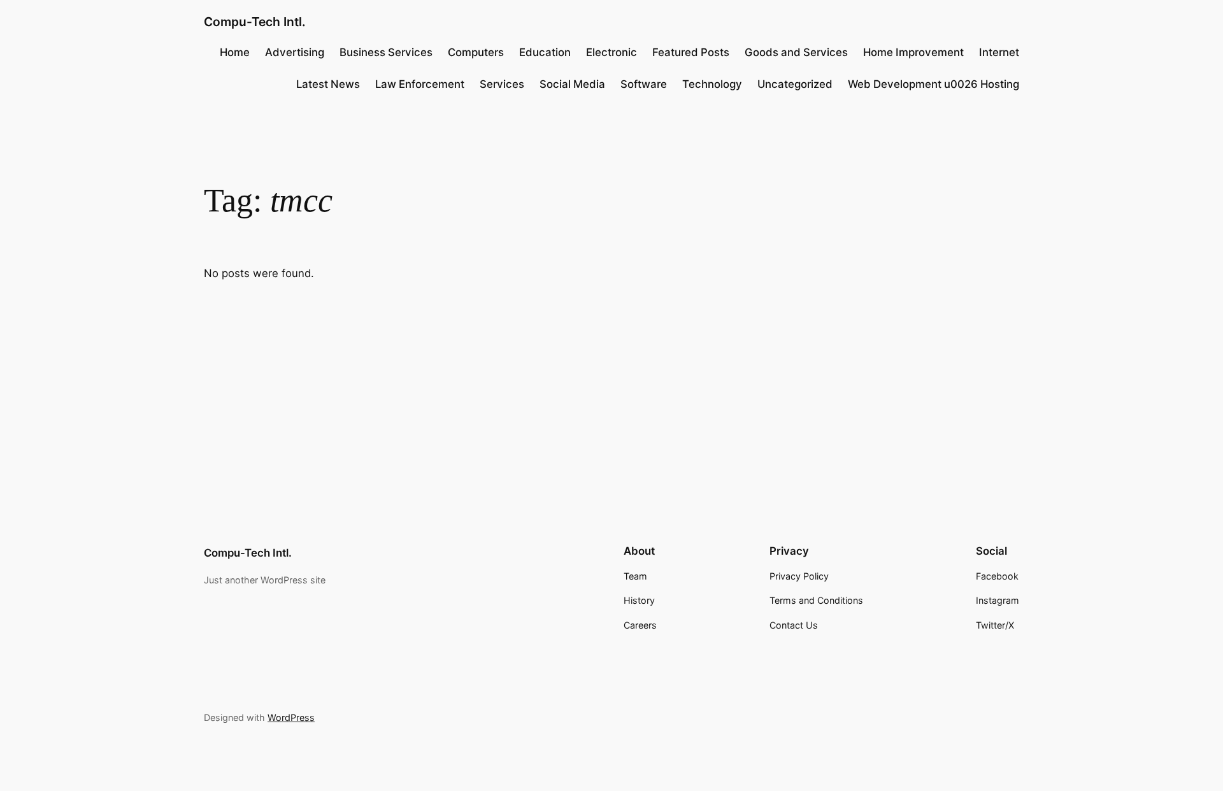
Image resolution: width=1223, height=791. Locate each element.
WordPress (291, 717)
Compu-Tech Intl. (255, 21)
